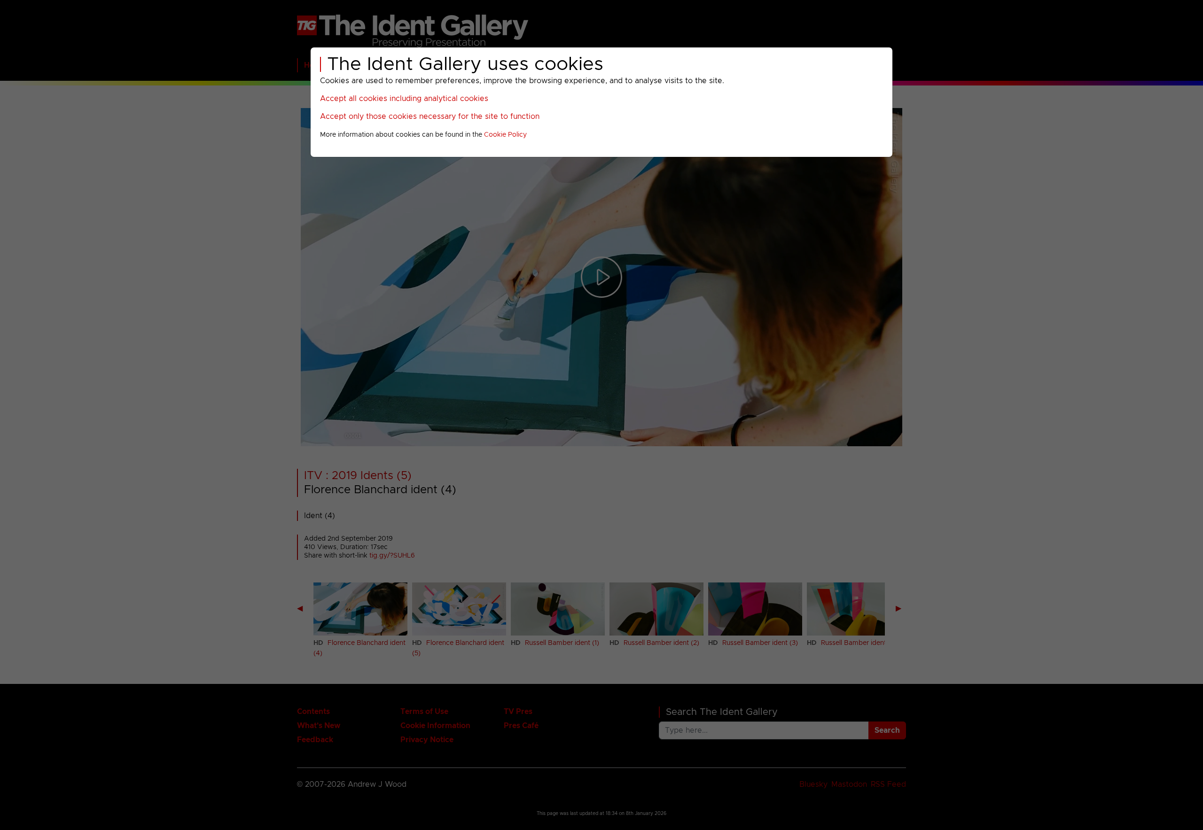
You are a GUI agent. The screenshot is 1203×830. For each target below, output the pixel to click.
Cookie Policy (505, 135)
